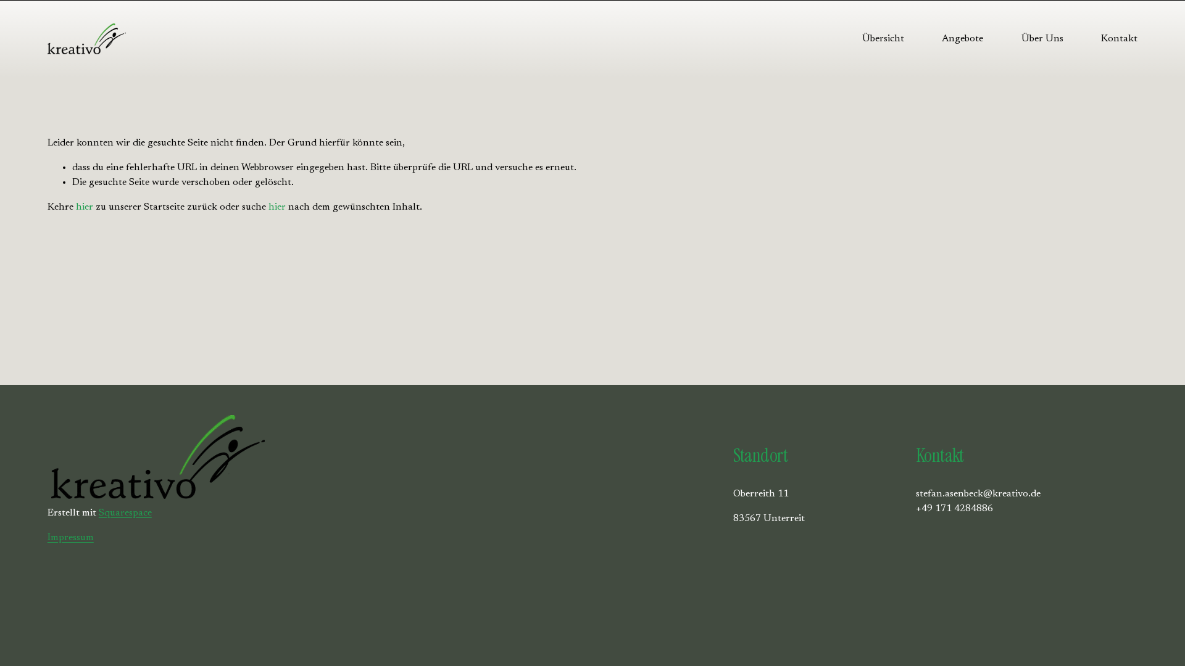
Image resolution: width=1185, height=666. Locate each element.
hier (84, 207)
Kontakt (1119, 39)
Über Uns (1042, 39)
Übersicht (883, 39)
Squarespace (125, 513)
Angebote (962, 39)
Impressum (71, 538)
